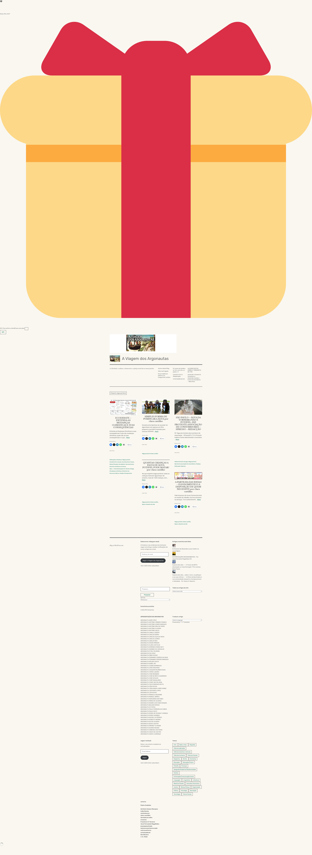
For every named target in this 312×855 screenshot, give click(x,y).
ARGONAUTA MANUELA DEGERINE (151, 694)
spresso (184, 466)
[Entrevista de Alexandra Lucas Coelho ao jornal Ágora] (187, 546)
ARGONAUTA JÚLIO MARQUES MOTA (152, 684)
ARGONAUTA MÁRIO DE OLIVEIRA (151, 701)
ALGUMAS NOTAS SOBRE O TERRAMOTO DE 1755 (194, 370)
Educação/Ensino (188, 762)
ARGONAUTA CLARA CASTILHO (150, 645)
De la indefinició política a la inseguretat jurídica (164, 375)
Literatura (196, 780)
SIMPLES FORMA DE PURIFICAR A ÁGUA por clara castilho (155, 418)
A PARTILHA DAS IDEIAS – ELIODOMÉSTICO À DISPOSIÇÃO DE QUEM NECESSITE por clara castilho (188, 487)
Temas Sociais (187, 794)
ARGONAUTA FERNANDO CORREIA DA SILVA (154, 657)
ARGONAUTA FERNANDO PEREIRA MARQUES (154, 659)
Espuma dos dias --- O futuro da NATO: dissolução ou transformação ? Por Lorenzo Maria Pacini (186, 567)
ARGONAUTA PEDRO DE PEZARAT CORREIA (154, 713)
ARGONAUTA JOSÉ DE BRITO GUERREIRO (154, 676)
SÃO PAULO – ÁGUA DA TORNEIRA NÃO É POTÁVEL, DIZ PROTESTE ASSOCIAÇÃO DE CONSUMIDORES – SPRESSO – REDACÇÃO (188, 423)
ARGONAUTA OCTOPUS (148, 707)
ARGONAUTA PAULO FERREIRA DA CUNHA (154, 709)
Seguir (145, 757)
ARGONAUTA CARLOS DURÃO (150, 634)
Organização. (196, 787)
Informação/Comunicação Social (184, 776)
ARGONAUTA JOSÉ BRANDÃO (150, 674)
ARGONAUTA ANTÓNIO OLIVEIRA (151, 628)
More (128, 438)
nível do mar (126, 471)
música (176, 787)
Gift (3, 332)
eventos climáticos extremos (118, 466)
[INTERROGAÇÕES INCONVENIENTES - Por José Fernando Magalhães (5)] (187, 554)
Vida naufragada (163, 371)
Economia (193, 759)
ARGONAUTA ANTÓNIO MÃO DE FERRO (153, 626)
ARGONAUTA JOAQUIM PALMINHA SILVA (153, 670)
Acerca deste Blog (163, 368)
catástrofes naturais (115, 462)
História (176, 773)
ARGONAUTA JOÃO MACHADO (150, 668)
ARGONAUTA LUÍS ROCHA (149, 692)
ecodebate (122, 464)
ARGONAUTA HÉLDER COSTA (150, 661)
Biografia (192, 745)
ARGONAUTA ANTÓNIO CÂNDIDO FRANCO (154, 622)
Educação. (177, 762)
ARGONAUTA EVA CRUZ (148, 653)
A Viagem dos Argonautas (145, 358)
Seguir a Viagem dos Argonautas (153, 560)
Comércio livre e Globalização (178, 375)
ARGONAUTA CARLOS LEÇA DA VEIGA (152, 636)
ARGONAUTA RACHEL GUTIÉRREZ (151, 717)
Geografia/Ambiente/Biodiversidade (185, 769)
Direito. (185, 759)
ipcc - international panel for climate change (122, 469)
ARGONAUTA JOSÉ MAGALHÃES (151, 680)
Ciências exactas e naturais (182, 752)
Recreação (193, 790)
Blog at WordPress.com (116, 545)
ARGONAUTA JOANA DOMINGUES (151, 665)
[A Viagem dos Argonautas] (156, 343)
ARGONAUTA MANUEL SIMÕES (150, 696)
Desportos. (177, 759)
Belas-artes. (183, 745)
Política (176, 790)
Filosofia (176, 766)
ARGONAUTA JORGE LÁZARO (150, 672)
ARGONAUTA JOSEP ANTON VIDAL (151, 682)
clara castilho (154, 453)
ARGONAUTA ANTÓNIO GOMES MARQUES (153, 624)
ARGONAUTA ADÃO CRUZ (149, 620)
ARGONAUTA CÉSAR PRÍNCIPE (150, 643)
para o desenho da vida (149, 504)
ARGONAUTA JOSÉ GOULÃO (149, 678)
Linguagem (177, 780)
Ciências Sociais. (193, 755)
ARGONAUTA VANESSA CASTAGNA (151, 730)
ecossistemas (130, 464)
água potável (126, 459)
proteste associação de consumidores (185, 464)
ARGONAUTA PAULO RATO (149, 711)
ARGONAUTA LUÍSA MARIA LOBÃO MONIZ (153, 688)
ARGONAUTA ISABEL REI (148, 663)
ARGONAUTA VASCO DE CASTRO (151, 732)
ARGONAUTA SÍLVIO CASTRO (150, 723)
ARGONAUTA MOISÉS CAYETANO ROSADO (154, 703)
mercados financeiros (192, 783)
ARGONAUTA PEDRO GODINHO (150, 715)
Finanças (184, 766)
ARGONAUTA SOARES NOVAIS (150, 728)
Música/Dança (185, 787)
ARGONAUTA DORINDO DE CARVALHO (152, 649)
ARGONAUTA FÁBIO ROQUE (149, 655)
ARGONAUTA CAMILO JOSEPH (150, 632)
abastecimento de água (181, 461)
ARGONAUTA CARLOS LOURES (150, 639)
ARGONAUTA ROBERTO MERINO (151, 719)
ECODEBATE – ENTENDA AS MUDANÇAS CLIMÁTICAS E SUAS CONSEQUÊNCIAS (123, 423)
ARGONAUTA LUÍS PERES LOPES (151, 690)
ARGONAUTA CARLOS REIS (149, 641)
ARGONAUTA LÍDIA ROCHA (149, 686)
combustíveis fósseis (128, 462)
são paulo (177, 466)
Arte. (175, 745)
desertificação (114, 464)
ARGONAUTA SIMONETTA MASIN (151, 725)
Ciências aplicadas (179, 748)
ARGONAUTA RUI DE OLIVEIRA (150, 721)
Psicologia (184, 790)
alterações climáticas (116, 459)
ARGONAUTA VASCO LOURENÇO (151, 734)
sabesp (198, 464)
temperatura (128, 473)
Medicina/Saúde (179, 783)
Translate (186, 622)
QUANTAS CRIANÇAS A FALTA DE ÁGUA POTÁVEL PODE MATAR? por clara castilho (155, 466)
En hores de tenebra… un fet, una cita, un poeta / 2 (179, 370)
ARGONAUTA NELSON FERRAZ (150, 705)
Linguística (186, 780)
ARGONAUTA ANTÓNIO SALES (150, 630)
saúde (122, 473)
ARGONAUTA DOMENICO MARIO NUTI (152, 647)
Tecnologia (177, 794)
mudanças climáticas (116, 471)
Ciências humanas (179, 755)
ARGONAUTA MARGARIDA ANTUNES (152, 699)
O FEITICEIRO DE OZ (179, 379)
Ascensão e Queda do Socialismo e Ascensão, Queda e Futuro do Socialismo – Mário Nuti (194, 378)
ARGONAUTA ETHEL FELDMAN (150, 651)
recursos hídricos (114, 473)
